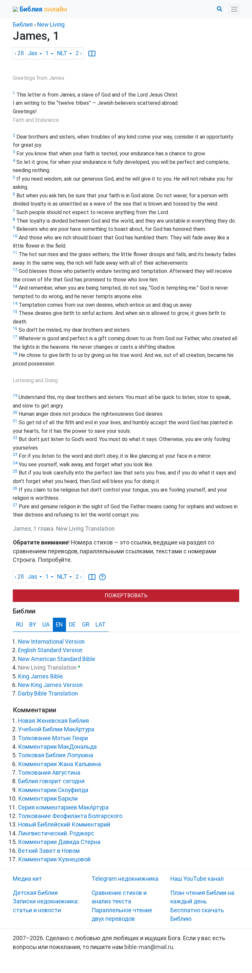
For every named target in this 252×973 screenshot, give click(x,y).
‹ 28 (19, 53)
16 (15, 328)
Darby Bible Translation (48, 693)
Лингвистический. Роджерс (56, 833)
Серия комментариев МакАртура (63, 807)
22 (15, 437)
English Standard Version (50, 650)
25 (15, 471)
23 (15, 454)
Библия (23, 24)
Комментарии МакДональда (57, 746)
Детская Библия (35, 893)
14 (15, 303)
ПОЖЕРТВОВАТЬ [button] (126, 595)
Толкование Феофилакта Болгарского (70, 816)
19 (15, 395)
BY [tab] (32, 624)
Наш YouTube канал (197, 878)
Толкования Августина (49, 772)
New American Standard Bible (56, 659)
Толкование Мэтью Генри (53, 738)
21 (15, 421)
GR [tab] (85, 624)
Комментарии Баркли (48, 798)
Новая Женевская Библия (53, 721)
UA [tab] (46, 624)
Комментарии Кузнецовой (54, 859)
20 (15, 412)
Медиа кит (27, 878)
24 (15, 463)
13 (15, 286)
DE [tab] (72, 624)
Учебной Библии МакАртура (56, 729)
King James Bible (40, 676)
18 (15, 353)
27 (15, 505)
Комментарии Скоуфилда (53, 790)
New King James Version (50, 685)
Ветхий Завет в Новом (49, 851)
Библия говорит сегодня (51, 781)
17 (15, 337)
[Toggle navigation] (234, 9)
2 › (78, 53)
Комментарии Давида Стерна (59, 842)
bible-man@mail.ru (148, 947)
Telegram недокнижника (125, 878)
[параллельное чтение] (92, 53)
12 (15, 269)
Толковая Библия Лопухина (55, 755)
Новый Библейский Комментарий (64, 824)
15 (15, 311)
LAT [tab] (100, 624)
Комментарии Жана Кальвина (59, 764)
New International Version (51, 641)
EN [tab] (59, 624)
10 (15, 236)
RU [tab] (19, 624)
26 (15, 488)
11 (15, 253)
